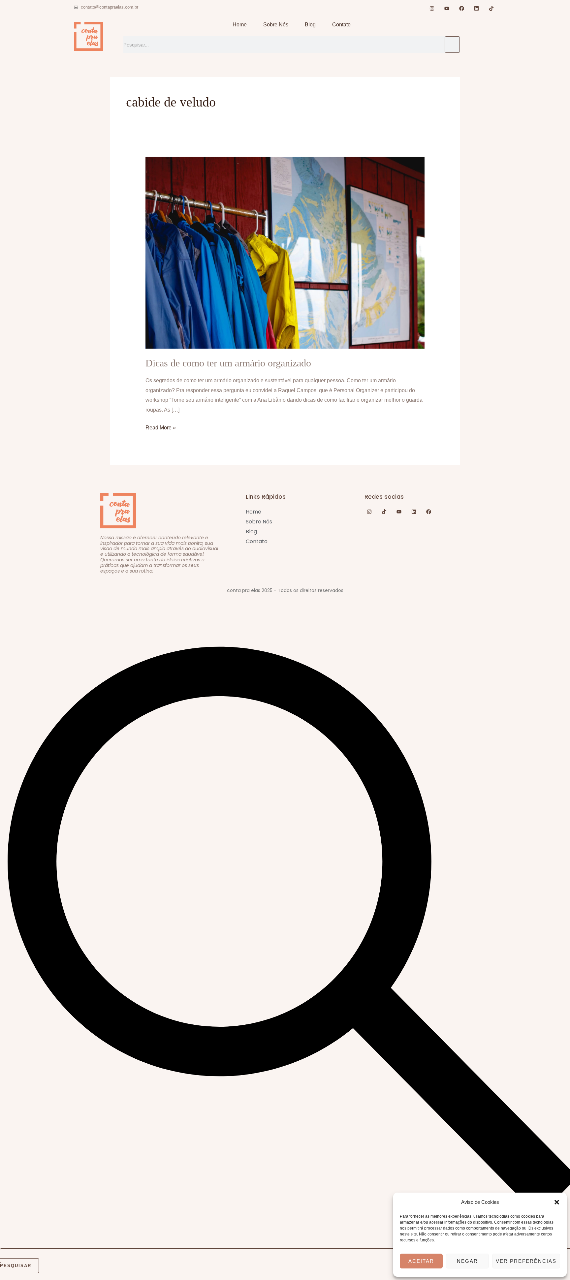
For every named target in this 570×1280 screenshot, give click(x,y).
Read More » (160, 426)
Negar (467, 1261)
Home (240, 24)
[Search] (452, 44)
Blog (310, 24)
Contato (341, 24)
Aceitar (421, 1261)
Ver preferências (526, 1261)
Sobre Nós (275, 24)
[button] (557, 1202)
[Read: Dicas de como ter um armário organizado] (285, 252)
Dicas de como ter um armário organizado (228, 363)
